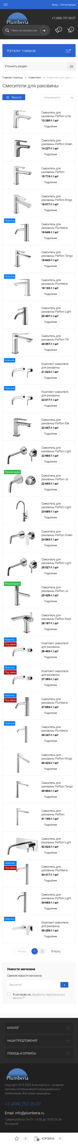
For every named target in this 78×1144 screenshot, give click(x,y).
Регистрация (68, 4)
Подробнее (50, 126)
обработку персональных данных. (39, 996)
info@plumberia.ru (29, 1113)
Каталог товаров (21, 50)
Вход (55, 4)
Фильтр (16, 97)
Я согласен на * (39, 996)
